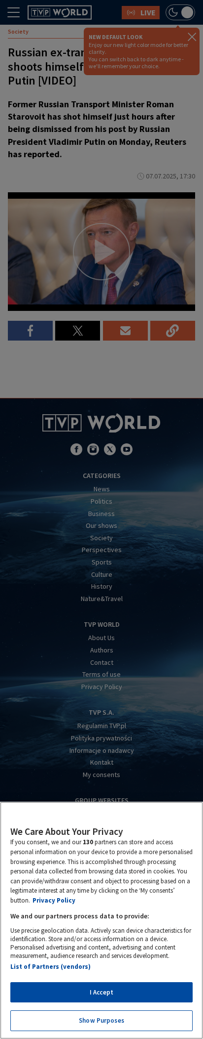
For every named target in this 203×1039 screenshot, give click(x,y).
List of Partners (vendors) (50, 966)
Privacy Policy (54, 900)
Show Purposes (101, 1020)
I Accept (101, 992)
